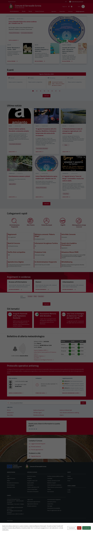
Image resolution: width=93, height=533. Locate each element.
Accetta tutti (86, 528)
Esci (79, 528)
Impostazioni (72, 528)
